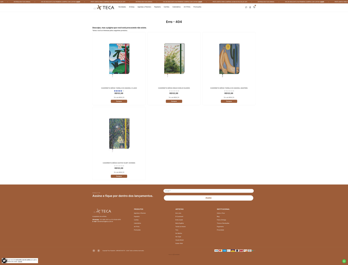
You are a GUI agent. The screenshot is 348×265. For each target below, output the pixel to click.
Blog (218, 216)
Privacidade (220, 230)
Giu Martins (178, 233)
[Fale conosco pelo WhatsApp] (344, 261)
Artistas (131, 7)
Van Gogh (178, 236)
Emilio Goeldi (179, 220)
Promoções (197, 7)
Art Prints (187, 7)
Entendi (20, 261)
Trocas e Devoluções (223, 223)
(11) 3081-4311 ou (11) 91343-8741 (110, 219)
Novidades (122, 7)
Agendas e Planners (144, 7)
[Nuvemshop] (174, 254)
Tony (176, 230)
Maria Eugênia (179, 223)
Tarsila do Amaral (180, 226)
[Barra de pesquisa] (246, 7)
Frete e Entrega (221, 220)
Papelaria (157, 7)
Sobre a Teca (221, 213)
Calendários (176, 7)
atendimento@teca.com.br (105, 221)
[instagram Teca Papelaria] (93, 250)
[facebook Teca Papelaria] (98, 250)
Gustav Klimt (179, 243)
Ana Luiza (178, 213)
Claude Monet (179, 240)
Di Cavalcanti (179, 216)
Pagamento (220, 226)
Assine (209, 198)
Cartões (166, 7)
